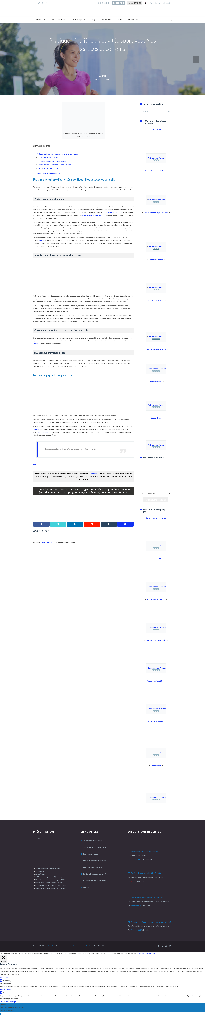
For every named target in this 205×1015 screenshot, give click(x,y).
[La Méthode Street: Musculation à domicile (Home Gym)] (83, 514)
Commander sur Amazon (157, 369)
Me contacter (133, 20)
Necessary (7, 981)
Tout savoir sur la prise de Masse (94, 847)
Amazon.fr (94, 473)
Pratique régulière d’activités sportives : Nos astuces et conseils (57, 154)
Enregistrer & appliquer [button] (8, 1002)
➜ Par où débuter (154, 3)
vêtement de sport (115, 212)
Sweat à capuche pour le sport (93, 215)
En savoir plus (150, 953)
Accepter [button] (140, 953)
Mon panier (135, 3)
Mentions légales (72, 945)
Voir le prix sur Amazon (156, 158)
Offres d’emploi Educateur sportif (94, 881)
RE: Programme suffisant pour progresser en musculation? (149, 922)
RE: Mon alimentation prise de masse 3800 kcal (145, 897)
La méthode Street (50, 945)
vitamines (36, 344)
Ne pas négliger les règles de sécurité (49, 174)
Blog (93, 20)
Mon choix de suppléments (92, 867)
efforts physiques (42, 432)
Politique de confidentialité (84, 945)
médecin (36, 429)
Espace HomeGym (58, 20)
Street (133, 881)
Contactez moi (88, 887)
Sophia (102, 75)
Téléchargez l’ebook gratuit (92, 841)
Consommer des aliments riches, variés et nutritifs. (56, 164)
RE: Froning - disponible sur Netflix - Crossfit (144, 873)
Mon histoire (106, 20)
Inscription (118, 3)
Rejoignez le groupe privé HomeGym (96, 874)
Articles (39, 20)
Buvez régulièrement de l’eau (49, 168)
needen (41, 240)
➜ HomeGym (167, 3)
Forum (119, 20)
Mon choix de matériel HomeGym (95, 861)
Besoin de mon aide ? (90, 854)
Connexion (103, 3)
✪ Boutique (77, 20)
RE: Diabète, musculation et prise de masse (144, 851)
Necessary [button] (4, 977)
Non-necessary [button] (5, 990)
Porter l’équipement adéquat (49, 157)
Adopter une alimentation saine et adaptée (53, 161)
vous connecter (48, 542)
